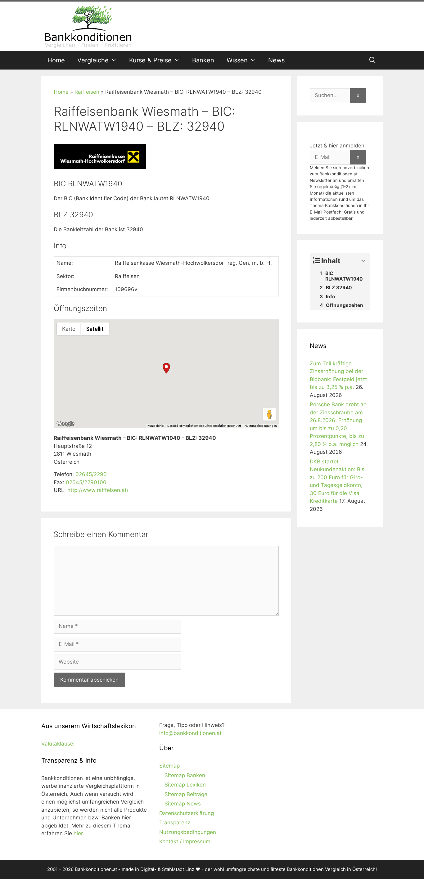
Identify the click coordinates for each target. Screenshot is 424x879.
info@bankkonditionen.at (190, 733)
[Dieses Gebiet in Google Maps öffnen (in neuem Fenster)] (65, 424)
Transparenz (174, 822)
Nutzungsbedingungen (261, 425)
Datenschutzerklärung (186, 813)
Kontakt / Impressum (184, 841)
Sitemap (169, 766)
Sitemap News (183, 803)
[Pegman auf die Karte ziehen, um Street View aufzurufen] (269, 414)
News (276, 60)
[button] (166, 368)
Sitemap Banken (185, 775)
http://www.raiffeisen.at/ (98, 490)
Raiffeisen (86, 92)
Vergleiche (93, 60)
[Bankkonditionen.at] (87, 26)
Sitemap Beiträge (186, 794)
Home (56, 60)
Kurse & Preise (150, 60)
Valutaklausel (57, 744)
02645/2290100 (86, 482)
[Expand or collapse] (363, 261)
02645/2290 (91, 474)
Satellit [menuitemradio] (95, 329)
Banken (203, 60)
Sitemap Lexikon (185, 785)
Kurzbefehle (155, 425)
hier (78, 833)
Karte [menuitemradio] (68, 329)
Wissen (237, 60)
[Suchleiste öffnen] (372, 60)
